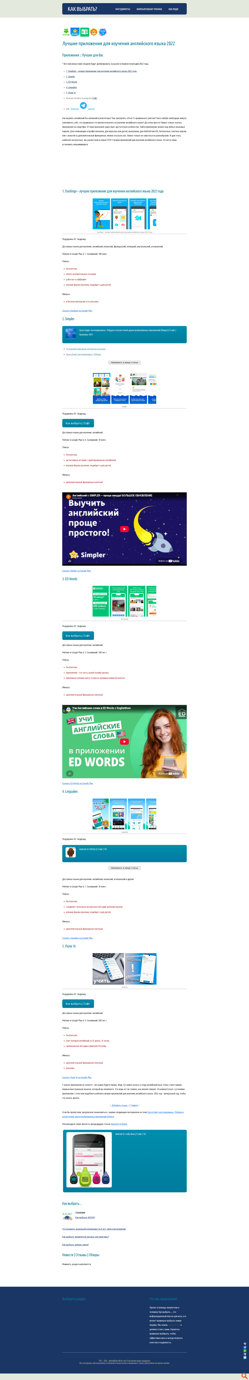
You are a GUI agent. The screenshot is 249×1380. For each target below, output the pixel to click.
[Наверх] (245, 1360)
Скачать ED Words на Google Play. (77, 783)
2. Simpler (70, 76)
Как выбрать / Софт (78, 423)
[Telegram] (245, 1347)
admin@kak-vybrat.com (117, 1360)
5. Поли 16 (71, 92)
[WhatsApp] (245, 1351)
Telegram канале (82, 108)
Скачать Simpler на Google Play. (76, 570)
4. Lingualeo (71, 87)
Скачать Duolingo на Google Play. (77, 310)
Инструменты (122, 9)
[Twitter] (245, 1357)
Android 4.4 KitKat (119, 1124)
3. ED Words (71, 82)
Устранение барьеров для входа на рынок (86, 349)
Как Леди (173, 9)
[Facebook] (245, 1354)
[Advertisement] (124, 168)
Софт (94, 98)
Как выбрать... (165, 1312)
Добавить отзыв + (120, 1105)
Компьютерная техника (149, 9)
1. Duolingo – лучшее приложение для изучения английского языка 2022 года (101, 71)
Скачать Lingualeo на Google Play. (77, 938)
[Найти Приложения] (244, 1376)
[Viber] (245, 1344)
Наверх (134, 1105)
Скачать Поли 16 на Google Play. (77, 1077)
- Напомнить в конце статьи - (124, 362)
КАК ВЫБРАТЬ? (82, 9)
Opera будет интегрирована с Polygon (83, 354)
